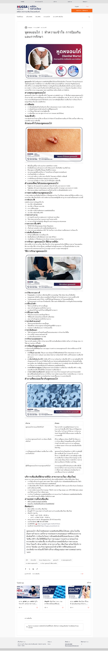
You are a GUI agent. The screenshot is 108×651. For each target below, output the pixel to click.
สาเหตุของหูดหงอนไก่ (66, 560)
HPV (27, 560)
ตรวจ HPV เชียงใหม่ (58, 16)
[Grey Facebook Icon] (81, 644)
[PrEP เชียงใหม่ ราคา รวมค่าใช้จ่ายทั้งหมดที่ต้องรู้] (54, 592)
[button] (55, 1)
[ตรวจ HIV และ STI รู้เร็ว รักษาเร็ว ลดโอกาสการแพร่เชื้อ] (28, 592)
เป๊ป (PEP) (37, 16)
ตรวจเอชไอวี (47, 16)
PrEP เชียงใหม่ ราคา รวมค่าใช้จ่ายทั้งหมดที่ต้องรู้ (53, 603)
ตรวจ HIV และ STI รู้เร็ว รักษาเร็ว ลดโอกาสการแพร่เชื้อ (28, 603)
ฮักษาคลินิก (33, 560)
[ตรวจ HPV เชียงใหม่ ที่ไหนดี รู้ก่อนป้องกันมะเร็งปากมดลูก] (79, 592)
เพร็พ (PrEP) (29, 16)
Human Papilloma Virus (44, 560)
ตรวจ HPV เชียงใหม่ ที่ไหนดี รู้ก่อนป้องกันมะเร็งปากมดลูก (79, 603)
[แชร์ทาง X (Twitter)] (29, 569)
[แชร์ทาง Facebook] (25, 569)
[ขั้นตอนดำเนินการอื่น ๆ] (82, 27)
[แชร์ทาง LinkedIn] (33, 569)
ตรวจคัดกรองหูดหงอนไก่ (32, 563)
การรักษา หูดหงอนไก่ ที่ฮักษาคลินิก (48, 563)
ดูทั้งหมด (89, 582)
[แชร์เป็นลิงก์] (37, 569)
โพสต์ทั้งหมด (20, 16)
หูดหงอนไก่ (55, 560)
